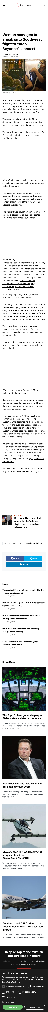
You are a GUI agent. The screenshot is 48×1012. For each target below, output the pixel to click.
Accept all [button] (12, 1007)
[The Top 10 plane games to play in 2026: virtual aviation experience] (24, 689)
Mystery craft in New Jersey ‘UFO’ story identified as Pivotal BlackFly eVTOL (22, 855)
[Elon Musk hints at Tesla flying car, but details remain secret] (24, 757)
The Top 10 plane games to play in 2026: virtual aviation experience (22, 717)
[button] (3, 4)
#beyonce (25, 283)
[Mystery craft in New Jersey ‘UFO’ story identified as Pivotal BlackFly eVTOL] (24, 826)
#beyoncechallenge (11, 283)
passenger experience (13, 543)
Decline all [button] (35, 1007)
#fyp (33, 283)
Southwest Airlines (34, 543)
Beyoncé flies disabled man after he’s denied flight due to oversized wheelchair (27, 523)
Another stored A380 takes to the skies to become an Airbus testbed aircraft (22, 926)
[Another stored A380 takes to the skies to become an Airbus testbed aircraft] (24, 897)
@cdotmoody (8, 259)
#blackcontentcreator (24, 286)
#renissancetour (27, 280)
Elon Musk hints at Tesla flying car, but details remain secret (22, 785)
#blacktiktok (8, 286)
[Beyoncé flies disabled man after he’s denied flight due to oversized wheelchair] (7, 520)
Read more (16, 982)
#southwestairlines (11, 289)
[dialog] (24, 990)
